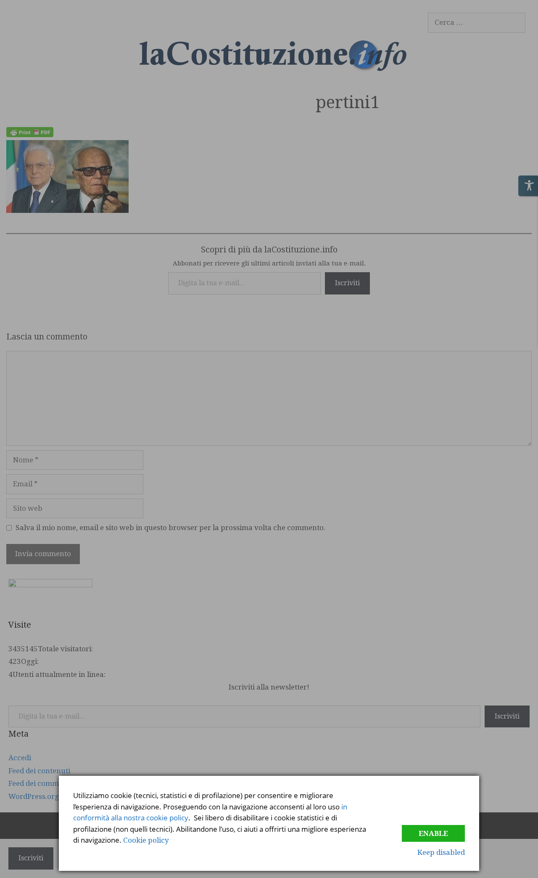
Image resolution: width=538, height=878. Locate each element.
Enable (433, 833)
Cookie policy (146, 840)
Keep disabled (441, 852)
